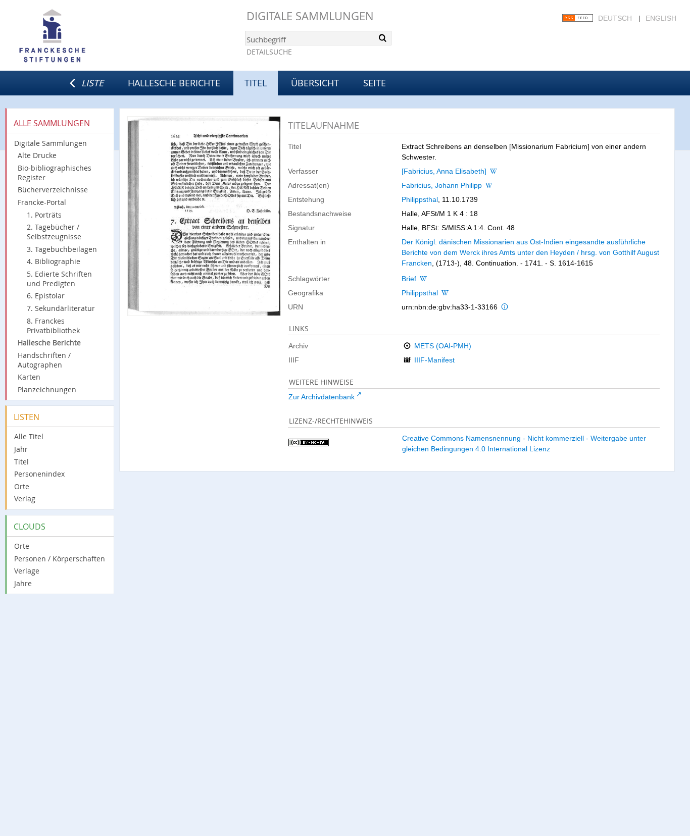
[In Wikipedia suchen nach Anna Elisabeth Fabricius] (493, 171)
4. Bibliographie (53, 261)
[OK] (383, 37)
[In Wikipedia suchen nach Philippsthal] (445, 293)
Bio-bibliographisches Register (54, 172)
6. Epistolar (46, 295)
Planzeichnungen (47, 389)
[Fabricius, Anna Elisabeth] (444, 171)
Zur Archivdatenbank (321, 397)
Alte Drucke (37, 155)
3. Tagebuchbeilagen (62, 249)
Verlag (24, 498)
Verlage (26, 571)
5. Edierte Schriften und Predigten (59, 278)
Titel (21, 461)
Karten (29, 377)
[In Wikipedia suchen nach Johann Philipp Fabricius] (489, 185)
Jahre (23, 583)
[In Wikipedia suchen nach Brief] (423, 279)
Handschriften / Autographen (44, 360)
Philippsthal (420, 199)
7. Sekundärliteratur (61, 308)
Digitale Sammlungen (310, 16)
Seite (374, 83)
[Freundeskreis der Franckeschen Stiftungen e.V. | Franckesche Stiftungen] (80, 36)
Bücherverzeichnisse (53, 189)
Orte (21, 486)
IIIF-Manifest (434, 360)
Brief (409, 279)
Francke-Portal (42, 202)
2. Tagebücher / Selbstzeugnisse (54, 231)
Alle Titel (28, 436)
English (661, 18)
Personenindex (39, 474)
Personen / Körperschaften (59, 558)
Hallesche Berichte (174, 83)
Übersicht (315, 83)
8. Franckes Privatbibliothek (53, 325)
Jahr (21, 449)
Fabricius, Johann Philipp (442, 185)
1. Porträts (44, 215)
